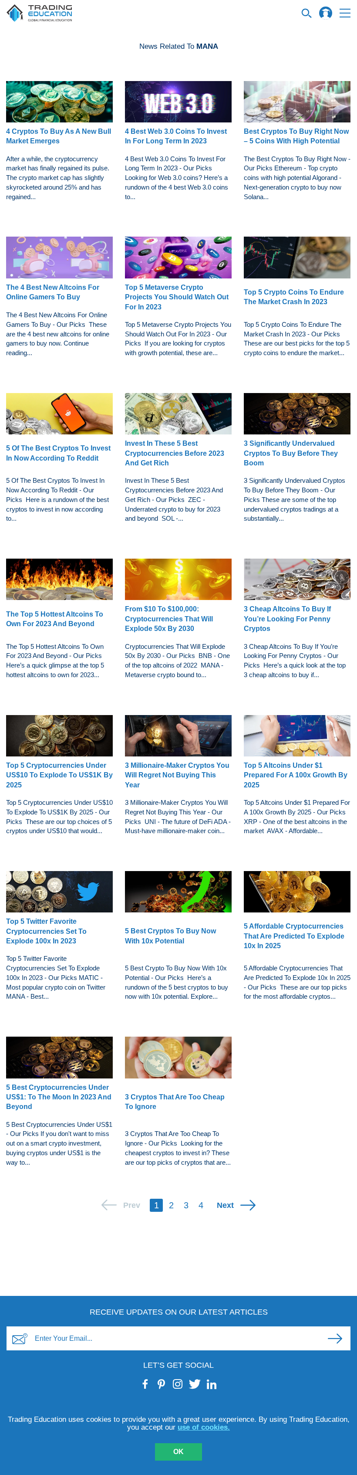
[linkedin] (212, 1384)
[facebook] (146, 1384)
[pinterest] (162, 1384)
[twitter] (195, 1384)
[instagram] (178, 1384)
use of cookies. (204, 1427)
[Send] (334, 1338)
